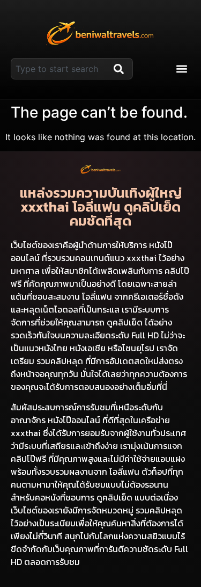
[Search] (121, 68)
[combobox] (60, 68)
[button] (181, 69)
